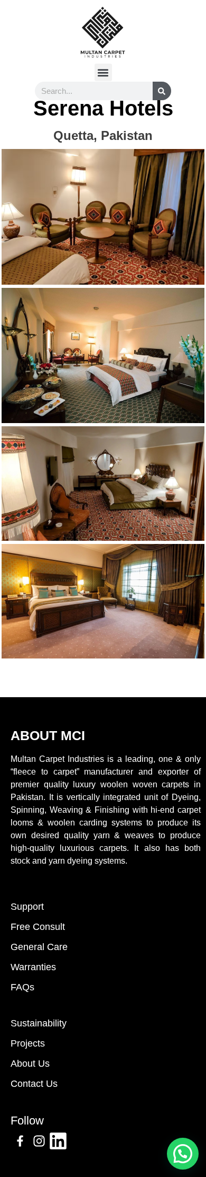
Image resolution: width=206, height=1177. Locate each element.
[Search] (162, 91)
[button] (103, 72)
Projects (28, 1043)
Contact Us (34, 1083)
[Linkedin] (58, 1140)
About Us (30, 1063)
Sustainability (39, 1023)
